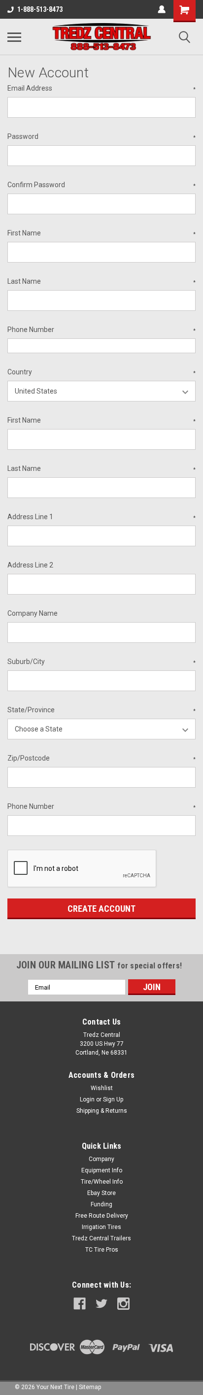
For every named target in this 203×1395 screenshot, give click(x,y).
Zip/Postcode (101, 758)
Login (87, 1099)
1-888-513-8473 (40, 9)
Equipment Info (101, 1170)
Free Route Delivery (101, 1215)
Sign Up (113, 1099)
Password (101, 136)
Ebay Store (101, 1193)
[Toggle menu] (14, 37)
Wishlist (102, 1088)
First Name (101, 233)
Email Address (101, 88)
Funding (101, 1204)
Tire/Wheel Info (102, 1181)
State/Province (101, 710)
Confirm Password (101, 185)
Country (101, 372)
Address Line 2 (30, 565)
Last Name (101, 281)
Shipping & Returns (101, 1110)
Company (101, 1159)
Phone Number (101, 329)
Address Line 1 (101, 517)
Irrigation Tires (101, 1227)
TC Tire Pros (101, 1249)
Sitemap (90, 1387)
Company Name (32, 613)
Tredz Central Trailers (101, 1238)
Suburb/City (101, 661)
